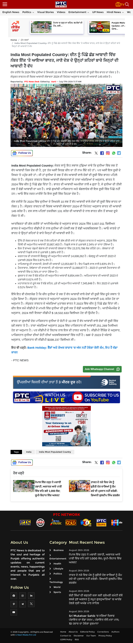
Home (14, 40)
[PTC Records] (40, 522)
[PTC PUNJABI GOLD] (70, 522)
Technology (56, 582)
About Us (73, 632)
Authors (115, 632)
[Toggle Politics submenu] (33, 12)
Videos (61, 12)
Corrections (103, 632)
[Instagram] (107, 153)
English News (10, 12)
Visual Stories (45, 12)
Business (59, 550)
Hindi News (114, 12)
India (28, 452)
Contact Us (65, 635)
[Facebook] (102, 153)
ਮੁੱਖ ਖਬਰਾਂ (25, 40)
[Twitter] (96, 153)
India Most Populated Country (55, 452)
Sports (57, 592)
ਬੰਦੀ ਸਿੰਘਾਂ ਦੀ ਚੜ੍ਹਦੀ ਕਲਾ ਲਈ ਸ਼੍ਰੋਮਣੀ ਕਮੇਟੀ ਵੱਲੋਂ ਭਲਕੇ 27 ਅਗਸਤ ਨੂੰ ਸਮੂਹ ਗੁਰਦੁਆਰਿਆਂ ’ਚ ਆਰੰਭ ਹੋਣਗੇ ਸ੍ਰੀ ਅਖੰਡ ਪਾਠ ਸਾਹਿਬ (95, 599)
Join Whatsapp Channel (99, 369)
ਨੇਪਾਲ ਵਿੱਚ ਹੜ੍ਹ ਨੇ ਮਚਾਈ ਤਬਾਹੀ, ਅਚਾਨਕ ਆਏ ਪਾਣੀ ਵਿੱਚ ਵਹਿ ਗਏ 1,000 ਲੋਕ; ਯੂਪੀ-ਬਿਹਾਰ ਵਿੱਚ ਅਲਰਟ (95, 558)
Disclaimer (79, 635)
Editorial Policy (87, 632)
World (57, 587)
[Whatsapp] (113, 153)
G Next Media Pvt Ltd (25, 635)
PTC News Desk (31, 81)
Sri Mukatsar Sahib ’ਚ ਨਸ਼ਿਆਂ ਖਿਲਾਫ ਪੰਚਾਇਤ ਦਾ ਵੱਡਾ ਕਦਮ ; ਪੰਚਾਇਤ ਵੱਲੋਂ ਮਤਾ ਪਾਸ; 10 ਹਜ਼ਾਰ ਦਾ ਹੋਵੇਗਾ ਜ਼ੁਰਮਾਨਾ (94, 619)
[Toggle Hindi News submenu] (123, 12)
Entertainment (77, 12)
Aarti (53, 81)
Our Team (91, 635)
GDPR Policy (66, 639)
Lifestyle (58, 568)
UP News (98, 12)
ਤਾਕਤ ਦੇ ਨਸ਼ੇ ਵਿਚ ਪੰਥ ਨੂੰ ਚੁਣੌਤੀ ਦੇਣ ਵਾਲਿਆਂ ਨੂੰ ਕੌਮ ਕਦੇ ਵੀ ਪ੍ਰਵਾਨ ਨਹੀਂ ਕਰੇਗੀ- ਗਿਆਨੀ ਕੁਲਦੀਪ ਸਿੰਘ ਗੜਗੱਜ (95, 578)
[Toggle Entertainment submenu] (88, 12)
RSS (77, 639)
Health (57, 563)
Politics (26, 12)
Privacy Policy (105, 635)
